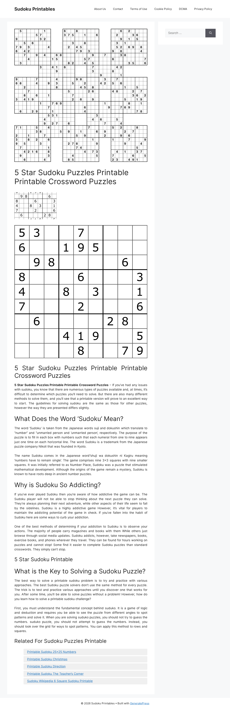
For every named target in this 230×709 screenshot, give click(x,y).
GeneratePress (139, 703)
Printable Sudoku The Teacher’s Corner (55, 674)
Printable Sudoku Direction (46, 666)
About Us (100, 9)
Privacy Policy (203, 9)
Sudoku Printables (34, 9)
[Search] (210, 33)
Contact (118, 9)
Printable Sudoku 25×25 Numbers (51, 652)
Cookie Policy (163, 9)
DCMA (183, 9)
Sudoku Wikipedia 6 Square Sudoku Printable (60, 681)
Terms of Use (138, 9)
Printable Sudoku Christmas (47, 659)
